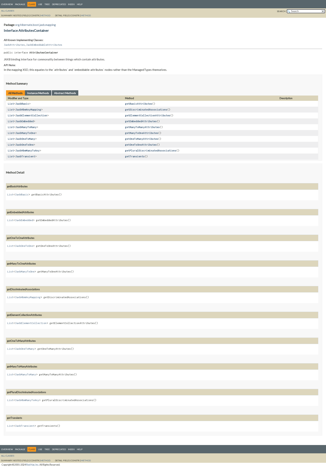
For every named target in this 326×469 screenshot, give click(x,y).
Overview (7, 4)
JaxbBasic (22, 103)
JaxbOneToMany (25, 138)
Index (71, 4)
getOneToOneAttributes (141, 144)
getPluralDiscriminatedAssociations (150, 150)
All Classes (7, 10)
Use (40, 4)
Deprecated (59, 4)
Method (45, 15)
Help (79, 4)
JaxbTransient (25, 156)
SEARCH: (281, 11)
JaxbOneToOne (24, 144)
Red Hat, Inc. (32, 464)
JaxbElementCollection (31, 115)
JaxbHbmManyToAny (27, 150)
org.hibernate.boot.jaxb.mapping (35, 24)
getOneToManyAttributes (141, 138)
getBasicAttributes (138, 103)
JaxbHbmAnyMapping (28, 109)
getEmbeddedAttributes (141, 121)
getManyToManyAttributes (142, 127)
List (11, 103)
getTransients (135, 156)
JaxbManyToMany (26, 127)
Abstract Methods (65, 93)
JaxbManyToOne (25, 132)
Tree (47, 4)
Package (20, 4)
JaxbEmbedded (24, 121)
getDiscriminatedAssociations (146, 109)
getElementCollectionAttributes (147, 115)
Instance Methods (38, 93)
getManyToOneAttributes (141, 132)
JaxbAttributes (14, 44)
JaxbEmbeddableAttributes (44, 44)
